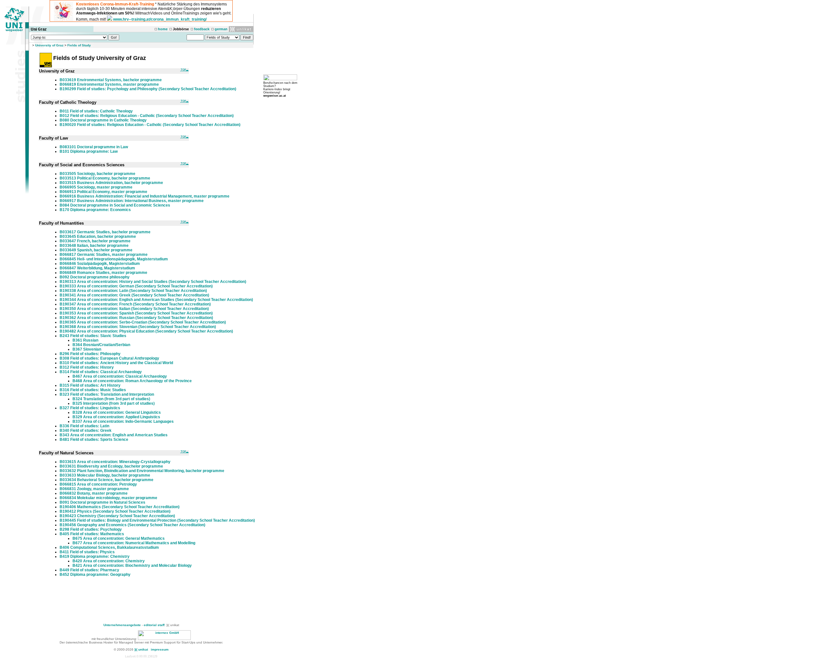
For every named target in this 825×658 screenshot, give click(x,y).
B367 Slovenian (87, 349)
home (163, 29)
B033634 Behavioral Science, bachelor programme (106, 480)
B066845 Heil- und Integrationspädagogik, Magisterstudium (114, 259)
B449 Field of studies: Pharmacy (89, 570)
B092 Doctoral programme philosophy (95, 277)
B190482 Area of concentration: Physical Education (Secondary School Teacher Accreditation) (146, 331)
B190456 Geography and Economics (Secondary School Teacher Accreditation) (132, 525)
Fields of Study (79, 45)
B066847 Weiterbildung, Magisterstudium (97, 268)
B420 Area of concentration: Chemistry (109, 561)
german (221, 29)
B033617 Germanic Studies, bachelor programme (105, 232)
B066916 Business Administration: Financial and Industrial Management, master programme (144, 196)
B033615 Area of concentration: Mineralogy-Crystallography (115, 462)
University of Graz (49, 45)
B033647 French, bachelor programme (95, 241)
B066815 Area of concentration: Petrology (98, 484)
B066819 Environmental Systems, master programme (109, 84)
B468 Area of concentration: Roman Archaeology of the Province (132, 381)
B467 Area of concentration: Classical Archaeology (120, 376)
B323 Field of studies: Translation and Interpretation (107, 394)
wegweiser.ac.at (274, 95)
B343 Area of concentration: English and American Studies (114, 435)
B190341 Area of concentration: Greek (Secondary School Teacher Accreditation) (134, 295)
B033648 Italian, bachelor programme (94, 245)
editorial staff (154, 625)
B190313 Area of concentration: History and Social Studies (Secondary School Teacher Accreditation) (153, 281)
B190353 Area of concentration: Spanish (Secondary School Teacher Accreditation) (136, 313)
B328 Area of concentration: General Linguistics (117, 412)
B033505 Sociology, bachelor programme (97, 173)
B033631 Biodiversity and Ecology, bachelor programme (111, 466)
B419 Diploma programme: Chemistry (95, 556)
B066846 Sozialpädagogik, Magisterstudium (100, 263)
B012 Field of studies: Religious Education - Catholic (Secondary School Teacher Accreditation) (147, 115)
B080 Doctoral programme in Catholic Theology (103, 120)
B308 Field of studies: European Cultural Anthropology (109, 358)
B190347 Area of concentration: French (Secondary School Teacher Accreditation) (135, 304)
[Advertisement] (145, 601)
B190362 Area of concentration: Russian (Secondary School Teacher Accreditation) (136, 317)
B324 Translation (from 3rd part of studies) (111, 399)
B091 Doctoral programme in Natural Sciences (102, 502)
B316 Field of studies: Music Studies (93, 390)
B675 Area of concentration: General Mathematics (119, 538)
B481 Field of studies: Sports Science (94, 439)
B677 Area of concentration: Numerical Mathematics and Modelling (134, 543)
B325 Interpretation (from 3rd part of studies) (114, 403)
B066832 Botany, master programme (94, 493)
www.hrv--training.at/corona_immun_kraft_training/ (160, 19)
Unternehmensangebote (122, 625)
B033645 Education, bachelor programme (98, 236)
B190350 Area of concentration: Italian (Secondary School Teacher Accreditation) (134, 308)
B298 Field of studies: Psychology (91, 529)
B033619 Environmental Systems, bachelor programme (111, 80)
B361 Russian (85, 340)
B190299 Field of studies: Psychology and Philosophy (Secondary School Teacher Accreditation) (148, 89)
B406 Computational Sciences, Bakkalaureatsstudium (109, 547)
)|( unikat (141, 649)
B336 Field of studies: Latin (84, 426)
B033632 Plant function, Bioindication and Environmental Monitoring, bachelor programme (142, 471)
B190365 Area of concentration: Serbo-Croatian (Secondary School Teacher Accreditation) (143, 322)
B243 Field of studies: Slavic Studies (93, 336)
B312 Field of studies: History (87, 367)
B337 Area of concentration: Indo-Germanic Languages (123, 421)
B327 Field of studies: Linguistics (90, 408)
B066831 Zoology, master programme (94, 489)
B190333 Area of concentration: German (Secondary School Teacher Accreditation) (136, 286)
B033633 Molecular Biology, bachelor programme (105, 475)
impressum (160, 649)
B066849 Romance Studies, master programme (103, 272)
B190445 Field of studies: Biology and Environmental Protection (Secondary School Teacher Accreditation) (157, 520)
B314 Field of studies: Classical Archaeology (101, 372)
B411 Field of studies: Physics (87, 552)
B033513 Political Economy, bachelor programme (105, 178)
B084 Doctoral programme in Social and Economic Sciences (115, 205)
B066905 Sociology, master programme (96, 187)
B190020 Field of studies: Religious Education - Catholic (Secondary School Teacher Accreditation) (150, 124)
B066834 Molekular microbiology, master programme (108, 498)
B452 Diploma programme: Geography (95, 574)
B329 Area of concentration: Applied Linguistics (116, 417)
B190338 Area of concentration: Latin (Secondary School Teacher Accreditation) (133, 290)
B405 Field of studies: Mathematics (92, 534)
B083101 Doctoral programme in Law (94, 147)
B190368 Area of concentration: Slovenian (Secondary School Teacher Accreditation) (138, 326)
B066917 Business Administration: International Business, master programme (132, 200)
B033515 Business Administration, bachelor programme (111, 182)
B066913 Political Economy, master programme (103, 191)
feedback (201, 29)
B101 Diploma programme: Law (89, 151)
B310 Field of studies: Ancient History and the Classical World (116, 363)
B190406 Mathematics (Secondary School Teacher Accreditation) (120, 507)
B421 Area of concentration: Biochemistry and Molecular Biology (132, 565)
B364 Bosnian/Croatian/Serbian (101, 345)
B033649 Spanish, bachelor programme (96, 250)
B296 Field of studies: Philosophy (90, 354)
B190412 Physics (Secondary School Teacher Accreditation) (115, 511)
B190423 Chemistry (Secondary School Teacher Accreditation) (117, 516)
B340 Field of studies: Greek (86, 430)
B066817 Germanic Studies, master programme (104, 254)
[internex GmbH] (164, 639)
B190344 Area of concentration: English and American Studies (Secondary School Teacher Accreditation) (156, 299)
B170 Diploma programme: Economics (95, 210)
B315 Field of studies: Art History (90, 385)
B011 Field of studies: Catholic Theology (96, 111)
